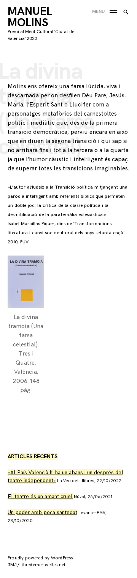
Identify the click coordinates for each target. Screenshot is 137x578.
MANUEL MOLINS (30, 17)
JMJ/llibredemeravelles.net (36, 565)
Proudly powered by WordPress (41, 558)
